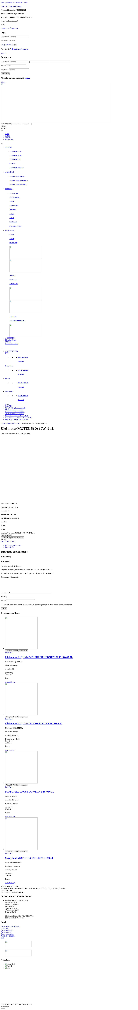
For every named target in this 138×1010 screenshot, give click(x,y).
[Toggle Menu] (2, 130)
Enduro (7, 378)
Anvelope (8, 147)
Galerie (7, 136)
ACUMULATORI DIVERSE (18, 184)
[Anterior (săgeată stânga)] (2, 1008)
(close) (3, 53)
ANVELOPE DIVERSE (16, 168)
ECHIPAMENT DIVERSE (17, 321)
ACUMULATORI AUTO (16, 176)
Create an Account (20, 49)
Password (4, 41)
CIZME (11, 239)
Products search (6, 124)
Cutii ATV (8, 406)
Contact (7, 138)
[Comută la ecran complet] (6, 1006)
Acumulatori (9, 172)
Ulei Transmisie (14, 197)
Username (5, 37)
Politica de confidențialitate (10, 926)
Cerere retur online (11, 344)
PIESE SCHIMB (23, 370)
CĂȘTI (11, 234)
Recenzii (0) (9, 547)
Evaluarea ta (6, 577)
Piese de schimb (23, 357)
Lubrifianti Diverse (15, 226)
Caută (3, 126)
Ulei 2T (11, 201)
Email (3, 65)
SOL (2, 938)
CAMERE (12, 163)
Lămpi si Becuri (10, 340)
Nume (3, 597)
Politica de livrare (7, 930)
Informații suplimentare (13, 545)
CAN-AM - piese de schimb (14, 412)
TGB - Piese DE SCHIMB (14, 414)
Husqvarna (9, 366)
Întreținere (12, 209)
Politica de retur (6, 932)
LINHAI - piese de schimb (14, 410)
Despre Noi (9, 139)
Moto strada (9, 391)
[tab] (71, 545)
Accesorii (21, 361)
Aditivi (11, 218)
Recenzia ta (5, 593)
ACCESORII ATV (11, 351)
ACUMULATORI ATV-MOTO (18, 180)
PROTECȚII (13, 243)
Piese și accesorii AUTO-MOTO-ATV (14, 3)
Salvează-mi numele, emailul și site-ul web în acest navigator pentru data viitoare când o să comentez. (37, 605)
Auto (7, 404)
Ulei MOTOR (13, 193)
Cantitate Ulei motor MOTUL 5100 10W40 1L (17, 533)
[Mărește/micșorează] (8, 1006)
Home (3, 423)
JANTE (8, 342)
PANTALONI (13, 284)
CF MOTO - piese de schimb (15, 408)
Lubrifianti (9, 423)
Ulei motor (16, 423)
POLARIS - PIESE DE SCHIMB (16, 416)
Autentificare (5, 28)
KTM (7, 353)
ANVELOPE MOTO (15, 155)
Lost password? (6, 44)
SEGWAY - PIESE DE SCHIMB (16, 419)
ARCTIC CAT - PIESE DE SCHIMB (18, 418)
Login (27, 78)
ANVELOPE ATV (14, 159)
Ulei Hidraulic (13, 205)
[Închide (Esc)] (2, 1006)
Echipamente (9, 230)
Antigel (11, 214)
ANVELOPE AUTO (15, 151)
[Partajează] (4, 1006)
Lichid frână (13, 222)
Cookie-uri (4, 928)
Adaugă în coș (6, 535)
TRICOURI (12, 316)
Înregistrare (14, 28)
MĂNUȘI (12, 275)
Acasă (7, 134)
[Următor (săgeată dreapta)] (4, 1008)
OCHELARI (13, 280)
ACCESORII (9, 338)
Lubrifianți (8, 189)
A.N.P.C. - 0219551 (8, 936)
